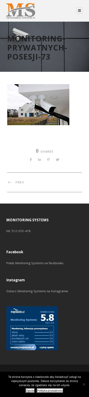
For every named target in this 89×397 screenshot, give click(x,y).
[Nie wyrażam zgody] (84, 384)
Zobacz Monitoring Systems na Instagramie (37, 291)
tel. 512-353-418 (18, 231)
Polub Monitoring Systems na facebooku (34, 263)
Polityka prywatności (50, 390)
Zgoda (30, 390)
